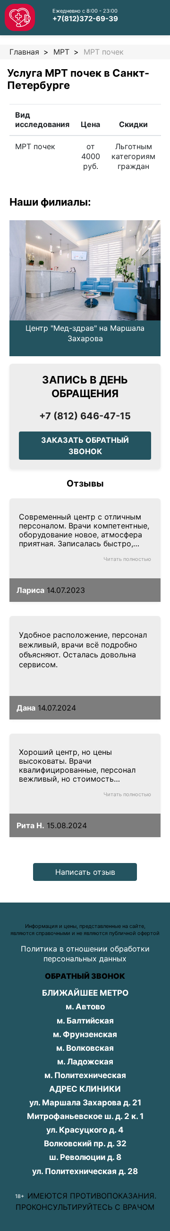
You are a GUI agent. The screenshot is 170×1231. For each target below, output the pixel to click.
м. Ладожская (85, 1061)
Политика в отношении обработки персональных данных (85, 953)
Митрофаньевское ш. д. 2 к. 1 (85, 1116)
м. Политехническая (85, 1075)
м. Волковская (85, 1048)
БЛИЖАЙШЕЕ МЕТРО (85, 993)
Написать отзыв (85, 872)
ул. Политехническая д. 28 (85, 1171)
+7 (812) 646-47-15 (85, 416)
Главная (24, 51)
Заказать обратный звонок (85, 445)
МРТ (61, 51)
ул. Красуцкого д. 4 (85, 1130)
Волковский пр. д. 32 (85, 1143)
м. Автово (85, 1006)
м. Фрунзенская (85, 1034)
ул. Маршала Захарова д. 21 (85, 1102)
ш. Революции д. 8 (85, 1157)
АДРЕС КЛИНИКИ (85, 1089)
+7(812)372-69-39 (85, 18)
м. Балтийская (85, 1020)
